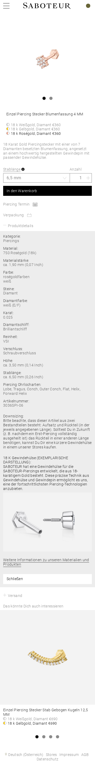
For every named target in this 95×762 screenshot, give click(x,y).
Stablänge (12, 169)
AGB (85, 755)
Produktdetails (20, 226)
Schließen (15, 579)
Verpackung (13, 215)
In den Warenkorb (22, 191)
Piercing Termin (16, 204)
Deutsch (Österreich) (25, 755)
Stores (51, 755)
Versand (15, 596)
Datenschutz (48, 759)
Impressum (69, 755)
